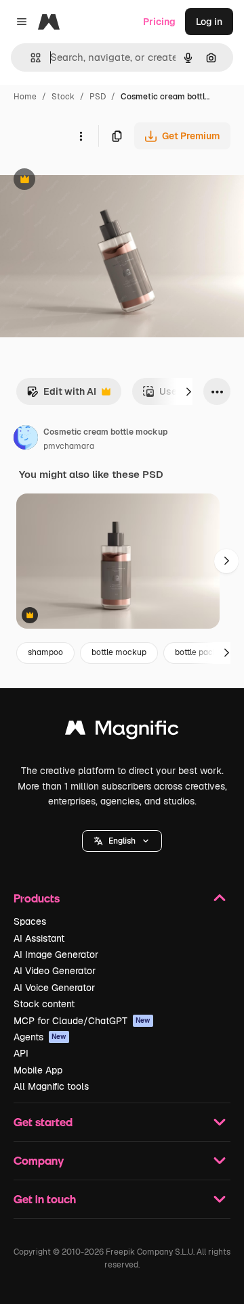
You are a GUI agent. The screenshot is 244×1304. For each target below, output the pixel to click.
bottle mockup (119, 652)
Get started (43, 1122)
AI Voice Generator (54, 988)
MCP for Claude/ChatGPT (82, 1021)
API (21, 1053)
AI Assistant (39, 938)
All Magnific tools (51, 1086)
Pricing (159, 22)
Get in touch (45, 1199)
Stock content (44, 1004)
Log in (209, 22)
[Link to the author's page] (26, 439)
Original (87, 180)
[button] (122, 841)
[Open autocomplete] (30, 58)
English (122, 841)
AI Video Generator (55, 971)
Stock (63, 96)
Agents (40, 1037)
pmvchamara (68, 446)
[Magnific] (122, 731)
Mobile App (38, 1070)
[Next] (188, 391)
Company (39, 1160)
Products (37, 898)
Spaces (30, 921)
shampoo (45, 652)
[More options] (80, 135)
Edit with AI (61, 395)
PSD (97, 96)
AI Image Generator (56, 954)
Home (25, 96)
